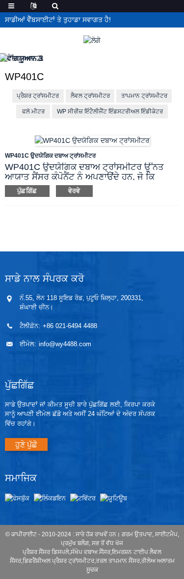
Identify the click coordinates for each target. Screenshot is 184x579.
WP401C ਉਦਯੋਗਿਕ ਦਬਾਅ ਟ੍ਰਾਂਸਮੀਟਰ (50, 155)
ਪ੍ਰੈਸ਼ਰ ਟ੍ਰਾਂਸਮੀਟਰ (38, 95)
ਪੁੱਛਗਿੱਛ (27, 190)
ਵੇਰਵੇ (74, 190)
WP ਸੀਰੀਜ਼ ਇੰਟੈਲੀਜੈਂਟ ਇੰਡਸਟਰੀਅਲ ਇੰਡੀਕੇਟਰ (110, 111)
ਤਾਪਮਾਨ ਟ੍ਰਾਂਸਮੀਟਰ (144, 95)
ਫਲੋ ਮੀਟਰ (33, 111)
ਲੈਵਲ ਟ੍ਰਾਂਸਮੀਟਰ (90, 95)
